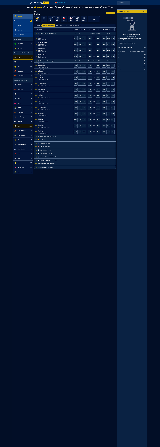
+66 (94, 19)
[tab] (38, 25)
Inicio (35, 11)
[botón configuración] (144, 11)
